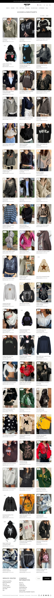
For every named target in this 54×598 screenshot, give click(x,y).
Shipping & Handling (7, 581)
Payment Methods (6, 587)
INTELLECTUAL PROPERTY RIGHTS (27, 591)
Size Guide (5, 588)
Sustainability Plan (23, 587)
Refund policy (21, 595)
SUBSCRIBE (47, 578)
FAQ (3, 590)
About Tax (5, 584)
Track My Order (6, 585)
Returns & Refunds (7, 582)
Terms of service (22, 588)
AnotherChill (8, 595)
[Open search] (44, 5)
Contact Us (21, 584)
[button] (48, 15)
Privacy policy (27, 595)
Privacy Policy (22, 590)
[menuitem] (47, 8)
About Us (21, 582)
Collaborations (22, 585)
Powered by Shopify (14, 595)
